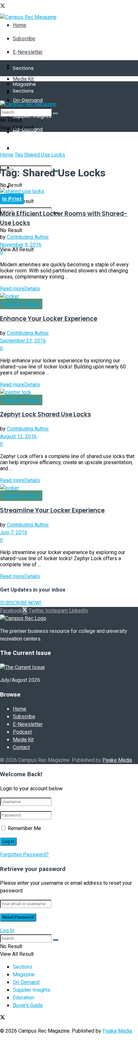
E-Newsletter (28, 52)
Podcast (22, 732)
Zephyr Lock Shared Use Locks (45, 414)
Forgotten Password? (24, 855)
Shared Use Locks (44, 155)
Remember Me (24, 828)
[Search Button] (55, 114)
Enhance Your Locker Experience (48, 318)
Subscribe (24, 39)
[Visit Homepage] (28, 17)
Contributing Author (28, 237)
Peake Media (117, 760)
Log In (7, 930)
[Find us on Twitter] (2, 7)
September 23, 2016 (23, 341)
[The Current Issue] (22, 667)
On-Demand (28, 100)
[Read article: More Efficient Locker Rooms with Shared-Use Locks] (69, 191)
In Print (12, 199)
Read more (20, 289)
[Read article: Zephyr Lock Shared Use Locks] (69, 392)
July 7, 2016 (13, 532)
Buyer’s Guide (29, 186)
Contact (21, 747)
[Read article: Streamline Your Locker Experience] (69, 488)
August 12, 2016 (18, 436)
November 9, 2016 (20, 245)
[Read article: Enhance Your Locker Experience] (69, 296)
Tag (19, 155)
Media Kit (23, 79)
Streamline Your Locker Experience (52, 510)
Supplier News (21, 304)
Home (19, 25)
